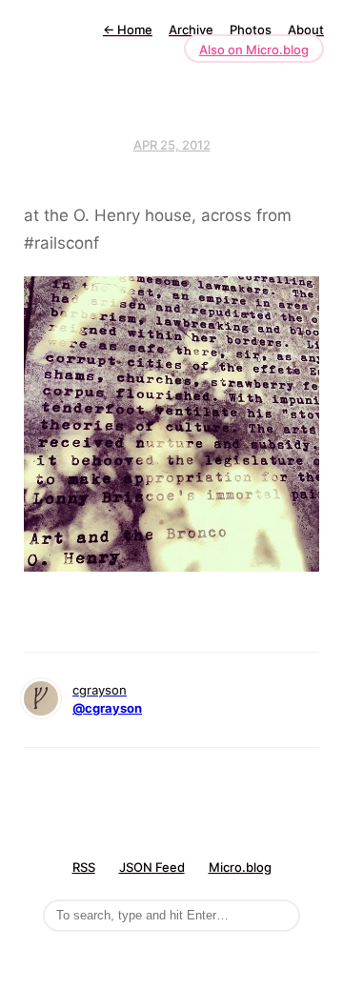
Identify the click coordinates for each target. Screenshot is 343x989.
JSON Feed (152, 867)
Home (127, 29)
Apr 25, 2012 (172, 144)
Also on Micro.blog (254, 49)
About (306, 29)
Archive (191, 29)
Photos (251, 29)
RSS (83, 867)
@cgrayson (107, 708)
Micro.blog (240, 867)
